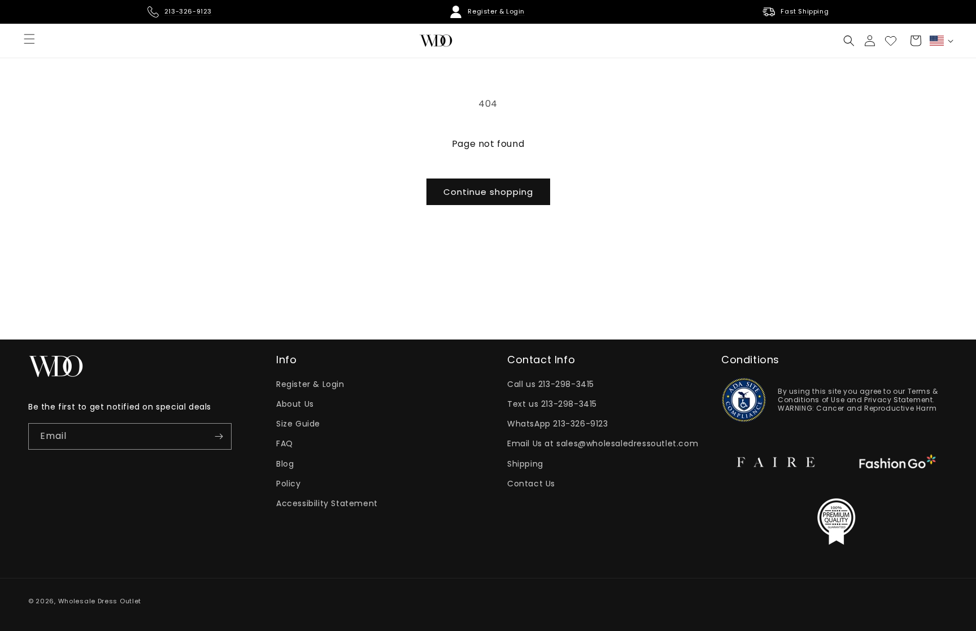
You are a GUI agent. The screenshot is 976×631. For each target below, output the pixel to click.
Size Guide (298, 423)
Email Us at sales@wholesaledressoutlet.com (602, 443)
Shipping (525, 463)
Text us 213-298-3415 (552, 404)
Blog (285, 463)
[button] (848, 40)
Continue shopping (488, 192)
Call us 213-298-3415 (550, 384)
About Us (295, 404)
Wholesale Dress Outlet (99, 601)
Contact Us (531, 483)
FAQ (284, 443)
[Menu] (29, 39)
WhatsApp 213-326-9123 (557, 423)
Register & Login (310, 384)
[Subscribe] (218, 436)
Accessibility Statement (327, 503)
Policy (288, 483)
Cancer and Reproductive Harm (876, 408)
